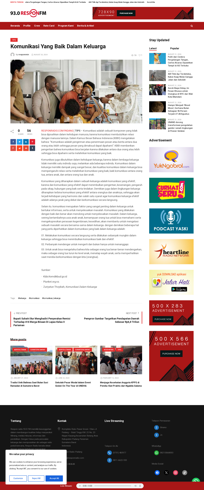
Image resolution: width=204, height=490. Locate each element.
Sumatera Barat (37, 349)
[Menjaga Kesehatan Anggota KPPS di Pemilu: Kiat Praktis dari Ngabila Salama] (121, 360)
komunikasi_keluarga (51, 298)
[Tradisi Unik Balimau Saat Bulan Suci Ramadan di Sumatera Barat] (31, 360)
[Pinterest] (32, 142)
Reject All (36, 478)
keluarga (22, 298)
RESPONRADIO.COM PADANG (57, 131)
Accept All (54, 478)
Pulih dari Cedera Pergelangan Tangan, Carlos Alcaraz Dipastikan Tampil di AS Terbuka (180, 61)
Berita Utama (20, 349)
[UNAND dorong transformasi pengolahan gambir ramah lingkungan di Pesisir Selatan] (157, 123)
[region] (36, 467)
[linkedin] (26, 142)
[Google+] (13, 148)
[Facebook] (13, 142)
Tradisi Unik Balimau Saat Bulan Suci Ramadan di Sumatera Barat (29, 384)
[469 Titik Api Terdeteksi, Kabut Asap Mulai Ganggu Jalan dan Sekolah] (157, 75)
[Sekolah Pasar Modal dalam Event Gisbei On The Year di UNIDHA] (76, 360)
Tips (14, 40)
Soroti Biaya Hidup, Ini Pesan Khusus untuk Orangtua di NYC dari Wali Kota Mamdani (180, 92)
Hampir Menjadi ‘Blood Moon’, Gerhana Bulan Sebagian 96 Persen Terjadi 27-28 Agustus (179, 109)
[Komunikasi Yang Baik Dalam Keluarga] (76, 91)
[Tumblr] (32, 148)
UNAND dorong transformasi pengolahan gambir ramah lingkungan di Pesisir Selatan (180, 127)
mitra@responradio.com (73, 457)
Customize (18, 478)
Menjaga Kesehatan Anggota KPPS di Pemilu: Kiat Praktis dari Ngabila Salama (121, 384)
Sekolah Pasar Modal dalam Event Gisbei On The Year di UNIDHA (73, 384)
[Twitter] (19, 142)
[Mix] (26, 148)
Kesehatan (108, 349)
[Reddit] (19, 148)
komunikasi (34, 298)
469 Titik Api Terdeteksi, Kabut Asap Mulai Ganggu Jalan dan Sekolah (99, 2)
